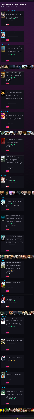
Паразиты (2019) (3, 387)
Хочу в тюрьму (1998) (4, 371)
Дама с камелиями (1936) (4, 111)
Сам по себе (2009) (3, 280)
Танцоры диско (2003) (4, 30)
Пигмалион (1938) (3, 175)
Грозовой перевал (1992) (4, 89)
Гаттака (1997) (3, 197)
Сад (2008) (2, 260)
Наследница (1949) (3, 316)
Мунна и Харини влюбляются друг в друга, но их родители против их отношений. (13, 32)
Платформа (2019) (3, 213)
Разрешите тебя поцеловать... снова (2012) (7, 337)
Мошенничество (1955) (4, 154)
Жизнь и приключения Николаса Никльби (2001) (8, 10)
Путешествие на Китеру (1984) (5, 44)
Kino (2, 0)
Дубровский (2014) (3, 233)
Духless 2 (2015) (3, 354)
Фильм (7, 24)
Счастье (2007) (3, 70)
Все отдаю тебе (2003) (4, 295)
